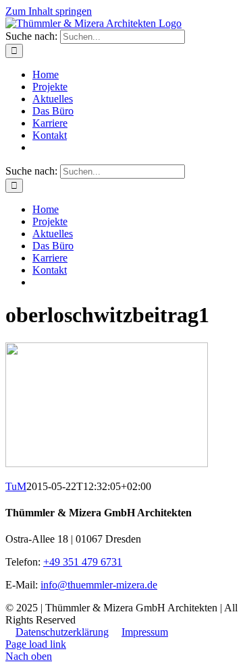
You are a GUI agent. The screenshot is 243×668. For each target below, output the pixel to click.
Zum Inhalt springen (48, 11)
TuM (15, 486)
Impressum (145, 632)
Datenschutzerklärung (62, 632)
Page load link (35, 644)
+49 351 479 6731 (82, 562)
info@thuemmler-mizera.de (98, 584)
